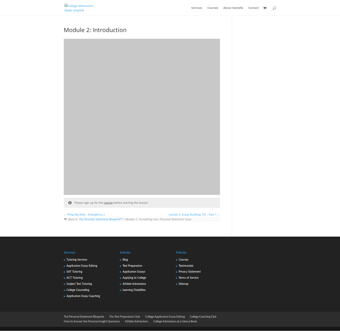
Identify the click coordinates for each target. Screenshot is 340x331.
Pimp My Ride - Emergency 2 (86, 214)
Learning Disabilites (134, 290)
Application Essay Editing (82, 266)
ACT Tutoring (75, 278)
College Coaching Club (203, 316)
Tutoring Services (77, 259)
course (108, 203)
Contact (253, 8)
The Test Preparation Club (124, 316)
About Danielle (233, 8)
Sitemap (183, 284)
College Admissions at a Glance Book (175, 321)
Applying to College (134, 278)
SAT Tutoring (74, 271)
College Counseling (78, 290)
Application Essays (134, 271)
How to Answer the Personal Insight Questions (92, 321)
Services (196, 8)
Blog (125, 259)
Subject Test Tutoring (79, 284)
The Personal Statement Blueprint (84, 316)
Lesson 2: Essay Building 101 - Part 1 (193, 214)
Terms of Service (189, 278)
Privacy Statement (190, 271)
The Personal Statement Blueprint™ (100, 219)
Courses (212, 8)
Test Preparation (132, 266)
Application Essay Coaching (83, 296)
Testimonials (186, 266)
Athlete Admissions (134, 284)
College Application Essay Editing (165, 316)
